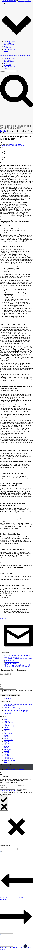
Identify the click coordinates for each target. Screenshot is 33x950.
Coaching (7, 729)
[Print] (0, 162)
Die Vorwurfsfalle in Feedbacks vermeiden (17, 666)
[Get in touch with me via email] (18, 649)
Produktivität (7, 752)
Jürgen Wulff (7, 48)
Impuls (6, 735)
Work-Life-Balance (9, 760)
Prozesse (6, 754)
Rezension (7, 755)
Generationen (8, 733)
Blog (3, 145)
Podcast (6, 751)
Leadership (7, 746)
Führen (7, 145)
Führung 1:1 (7, 43)
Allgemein (7, 721)
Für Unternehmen (9, 44)
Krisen (6, 744)
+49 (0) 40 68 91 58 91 (9, 1)
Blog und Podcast (9, 49)
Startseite (3, 131)
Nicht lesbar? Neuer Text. (8, 791)
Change (6, 727)
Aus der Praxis (8, 722)
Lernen (6, 747)
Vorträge (6, 46)
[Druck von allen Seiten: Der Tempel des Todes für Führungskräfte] (18, 657)
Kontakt (6, 51)
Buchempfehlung (9, 726)
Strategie (6, 757)
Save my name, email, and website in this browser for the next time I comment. (16, 691)
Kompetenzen (8, 741)
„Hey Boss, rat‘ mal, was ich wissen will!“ (16, 710)
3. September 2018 (15, 144)
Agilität (6, 719)
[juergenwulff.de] (15, 55)
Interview (6, 737)
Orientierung (20, 145)
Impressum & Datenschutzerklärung (15, 769)
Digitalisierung (8, 730)
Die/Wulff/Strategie (9, 41)
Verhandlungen (8, 758)
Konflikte (6, 743)
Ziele (5, 762)
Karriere (13, 145)
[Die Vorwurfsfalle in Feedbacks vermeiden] (17, 665)
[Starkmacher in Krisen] (11, 662)
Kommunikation (8, 740)
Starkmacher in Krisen (10, 663)
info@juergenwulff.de (24, 1)
